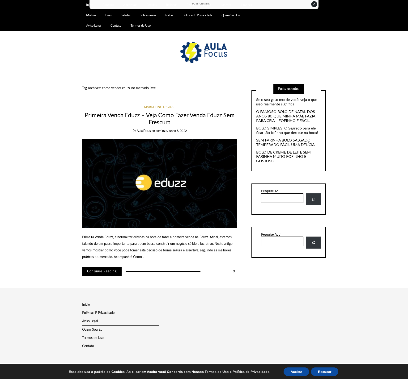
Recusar (324, 372)
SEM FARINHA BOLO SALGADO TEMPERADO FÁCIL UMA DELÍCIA (285, 142)
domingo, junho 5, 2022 (171, 131)
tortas (169, 15)
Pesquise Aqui (271, 191)
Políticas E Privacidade (197, 15)
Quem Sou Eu (230, 15)
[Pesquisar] (313, 199)
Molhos (91, 15)
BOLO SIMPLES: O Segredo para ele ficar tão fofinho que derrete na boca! (287, 130)
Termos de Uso (141, 25)
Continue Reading (102, 271)
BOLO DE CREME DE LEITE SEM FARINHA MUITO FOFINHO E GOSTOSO (283, 156)
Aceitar (296, 372)
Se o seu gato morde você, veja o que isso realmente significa (286, 102)
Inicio (86, 304)
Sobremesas (148, 15)
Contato (115, 25)
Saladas (126, 15)
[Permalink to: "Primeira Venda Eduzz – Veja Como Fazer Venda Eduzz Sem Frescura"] (159, 183)
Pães (108, 15)
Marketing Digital (159, 107)
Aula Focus (144, 131)
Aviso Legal (93, 25)
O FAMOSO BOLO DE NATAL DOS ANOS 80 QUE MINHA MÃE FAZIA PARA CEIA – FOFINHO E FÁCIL (285, 116)
